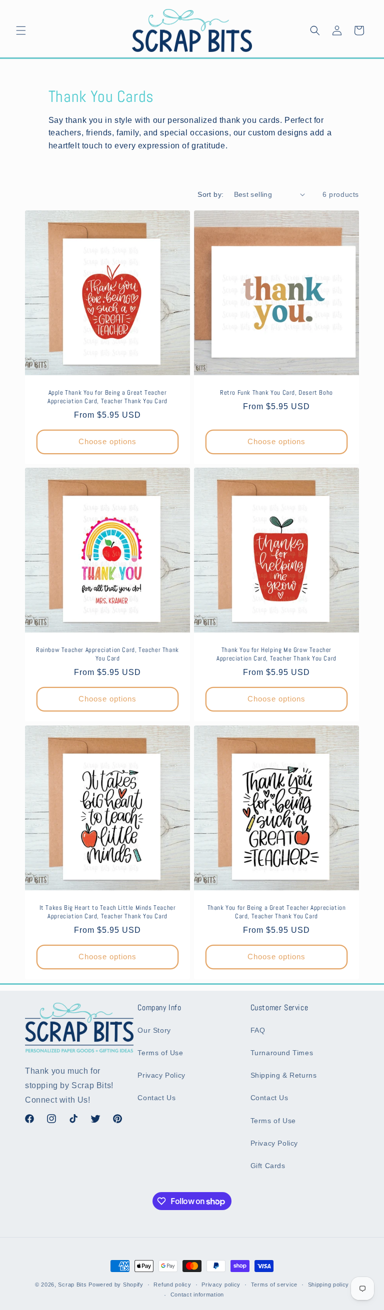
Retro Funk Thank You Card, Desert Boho (276, 393)
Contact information (197, 1295)
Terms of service (274, 1285)
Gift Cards (268, 1166)
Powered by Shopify (116, 1285)
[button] (21, 30)
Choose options (107, 441)
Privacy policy (221, 1285)
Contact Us (157, 1098)
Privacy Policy (161, 1075)
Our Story (154, 1030)
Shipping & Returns (283, 1075)
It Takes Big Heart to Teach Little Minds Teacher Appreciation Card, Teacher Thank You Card (108, 912)
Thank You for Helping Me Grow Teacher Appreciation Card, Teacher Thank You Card (276, 654)
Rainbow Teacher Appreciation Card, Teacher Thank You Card (107, 654)
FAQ (258, 1030)
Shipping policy (329, 1285)
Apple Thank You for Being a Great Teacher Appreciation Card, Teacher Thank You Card (108, 397)
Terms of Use (160, 1053)
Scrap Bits (72, 1285)
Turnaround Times (282, 1053)
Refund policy (172, 1285)
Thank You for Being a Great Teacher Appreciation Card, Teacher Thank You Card (277, 912)
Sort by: (211, 194)
